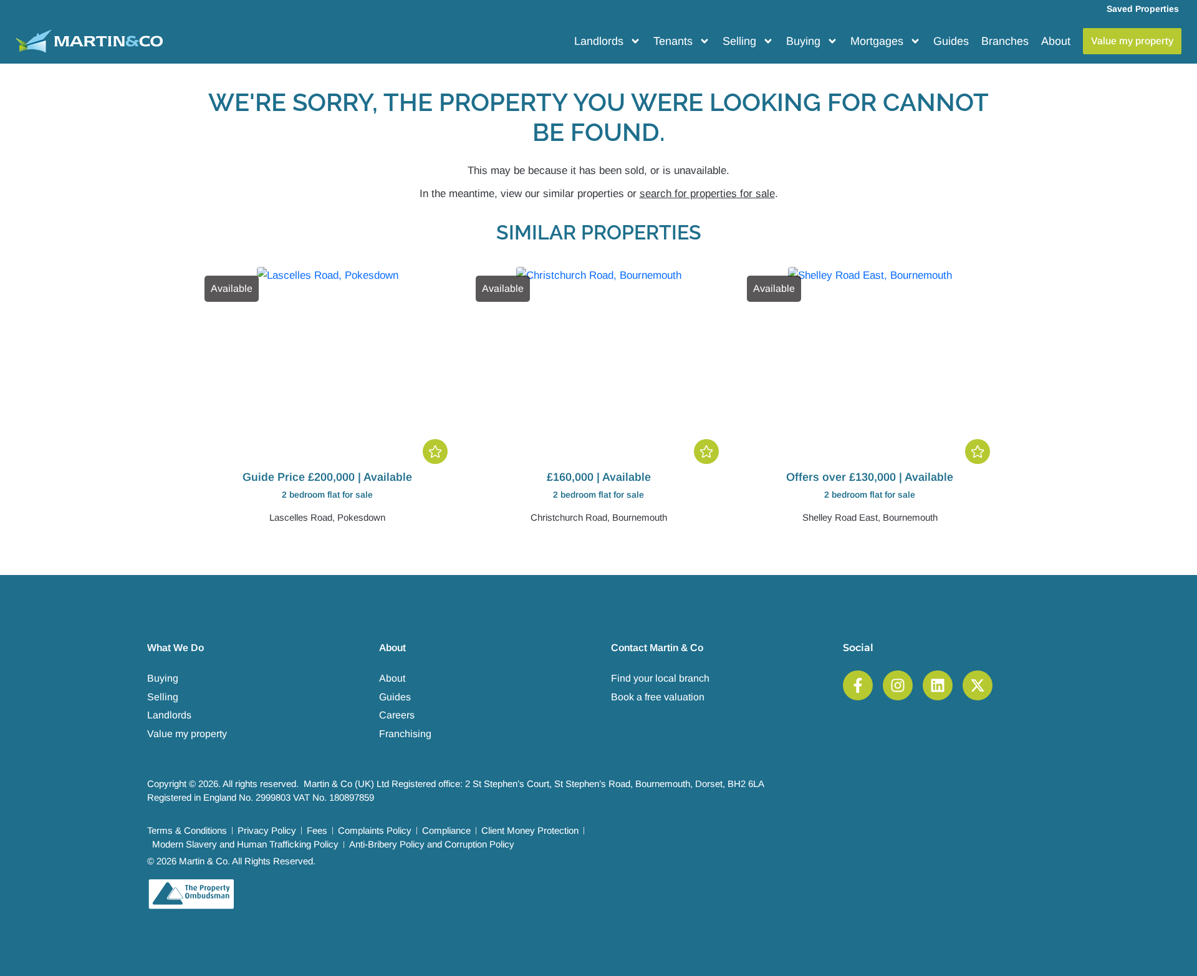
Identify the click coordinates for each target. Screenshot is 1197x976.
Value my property (187, 733)
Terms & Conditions (187, 830)
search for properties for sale (707, 194)
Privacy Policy (267, 830)
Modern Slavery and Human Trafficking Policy (245, 844)
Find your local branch (660, 678)
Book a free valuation (657, 697)
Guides (951, 41)
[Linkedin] (938, 685)
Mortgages (876, 41)
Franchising (405, 733)
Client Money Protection (530, 830)
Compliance (446, 830)
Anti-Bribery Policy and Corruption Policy (431, 844)
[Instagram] (898, 685)
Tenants (673, 41)
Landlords (598, 41)
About (1055, 41)
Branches (1005, 41)
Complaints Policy (374, 830)
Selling (739, 41)
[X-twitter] (978, 685)
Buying (803, 41)
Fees (317, 830)
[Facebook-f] (858, 685)
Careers (397, 715)
